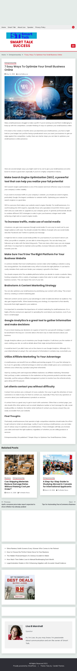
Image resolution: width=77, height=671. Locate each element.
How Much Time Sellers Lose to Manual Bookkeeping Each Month (30, 559)
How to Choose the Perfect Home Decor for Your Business (28, 552)
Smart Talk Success (21, 43)
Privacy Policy (40, 27)
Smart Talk (12, 27)
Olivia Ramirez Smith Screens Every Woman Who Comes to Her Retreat (33, 548)
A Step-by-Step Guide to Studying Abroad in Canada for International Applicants (57, 484)
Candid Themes (58, 666)
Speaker (30, 27)
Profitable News (24, 493)
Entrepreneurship (10, 63)
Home (4, 27)
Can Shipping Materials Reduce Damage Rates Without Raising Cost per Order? (17, 485)
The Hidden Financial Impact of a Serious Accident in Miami (28, 556)
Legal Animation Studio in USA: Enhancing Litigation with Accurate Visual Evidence (36, 563)
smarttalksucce (23, 74)
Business (8, 478)
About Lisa (21, 27)
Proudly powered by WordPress (24, 666)
